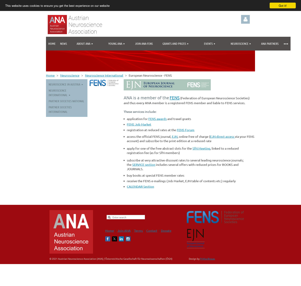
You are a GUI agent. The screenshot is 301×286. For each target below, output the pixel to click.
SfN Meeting (201, 148)
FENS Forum (185, 130)
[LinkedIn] (121, 238)
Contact (151, 230)
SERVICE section (143, 164)
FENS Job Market (139, 124)
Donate (166, 230)
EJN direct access (222, 136)
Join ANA (124, 230)
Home (50, 75)
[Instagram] (128, 238)
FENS (175, 97)
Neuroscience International (104, 75)
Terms (138, 230)
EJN (174, 136)
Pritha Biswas (207, 258)
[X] (114, 238)
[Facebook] (107, 238)
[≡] (286, 44)
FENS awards (157, 119)
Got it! (283, 5)
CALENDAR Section (140, 186)
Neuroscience (69, 75)
